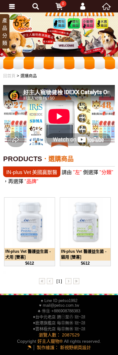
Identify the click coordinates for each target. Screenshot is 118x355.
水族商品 (101, 24)
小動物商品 (87, 28)
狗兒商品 (58, 24)
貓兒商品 (73, 24)
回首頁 (9, 75)
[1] (59, 281)
